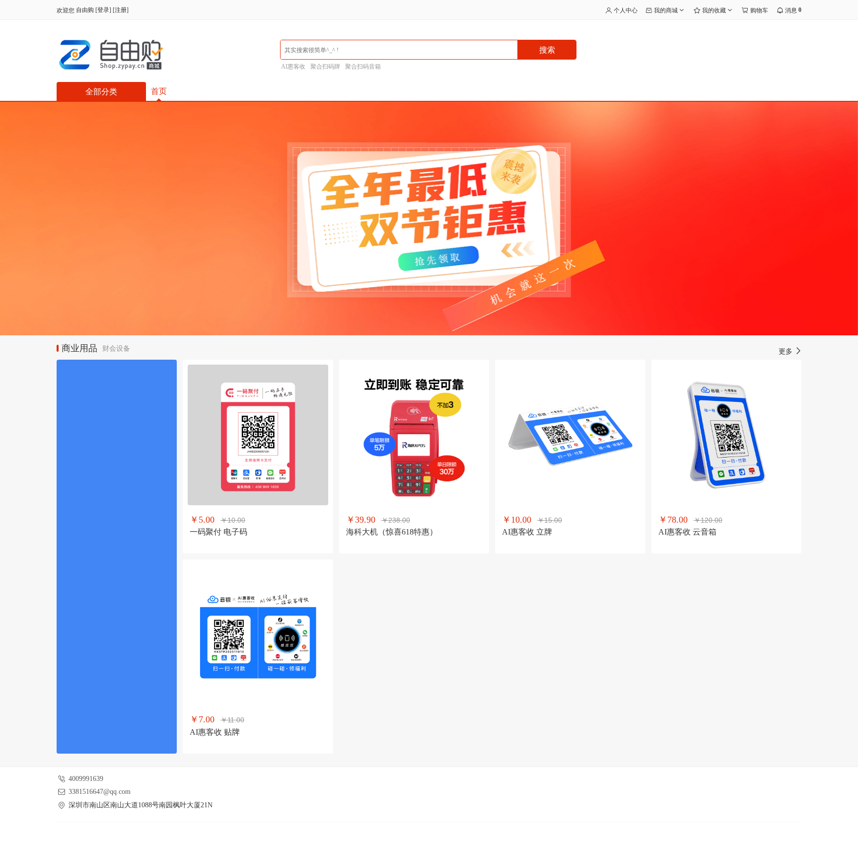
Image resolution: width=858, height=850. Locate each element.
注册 (121, 9)
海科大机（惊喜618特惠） (391, 532)
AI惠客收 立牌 (527, 532)
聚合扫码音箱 (363, 66)
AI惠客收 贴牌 (215, 732)
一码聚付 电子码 (218, 532)
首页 (159, 91)
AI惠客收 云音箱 (687, 532)
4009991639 (86, 778)
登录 (103, 9)
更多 (786, 351)
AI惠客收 (293, 66)
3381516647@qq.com (100, 791)
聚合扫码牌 (325, 66)
